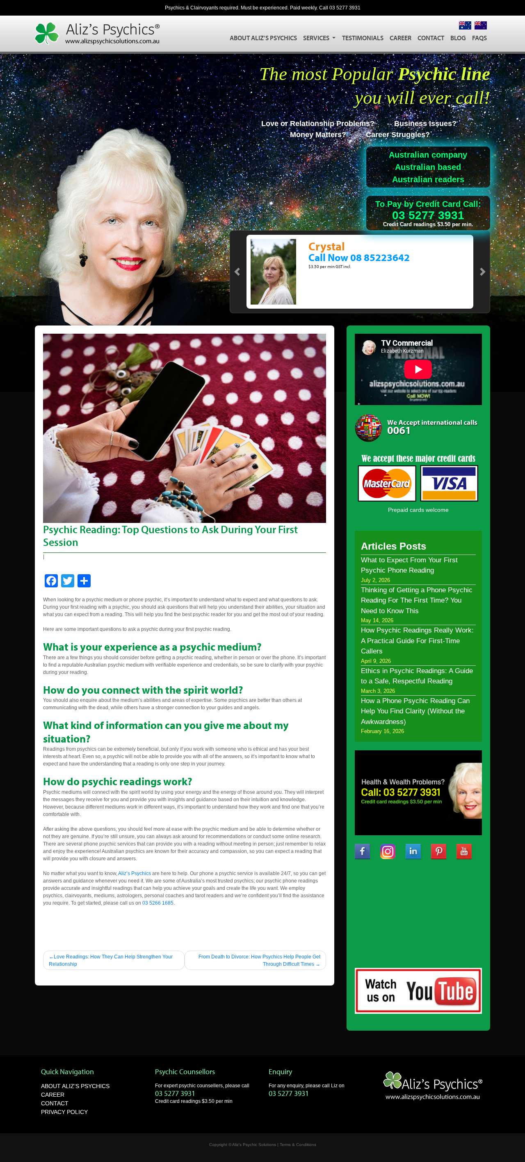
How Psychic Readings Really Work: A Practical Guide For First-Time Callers (417, 640)
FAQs (479, 38)
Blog (458, 38)
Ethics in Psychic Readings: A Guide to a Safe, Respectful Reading (417, 676)
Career (400, 38)
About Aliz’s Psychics (263, 38)
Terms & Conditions (298, 1144)
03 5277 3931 (345, 8)
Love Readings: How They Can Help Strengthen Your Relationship (111, 960)
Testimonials (362, 38)
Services (317, 38)
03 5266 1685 (157, 903)
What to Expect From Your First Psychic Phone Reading (409, 565)
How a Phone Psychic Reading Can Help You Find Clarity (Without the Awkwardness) (415, 711)
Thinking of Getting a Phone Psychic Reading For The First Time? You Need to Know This (416, 600)
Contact (431, 38)
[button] (237, 272)
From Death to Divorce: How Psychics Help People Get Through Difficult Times (259, 960)
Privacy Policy (64, 1112)
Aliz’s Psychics (134, 873)
